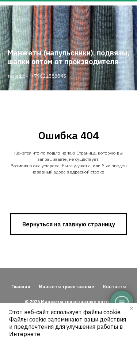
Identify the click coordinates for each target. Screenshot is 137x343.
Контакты (114, 286)
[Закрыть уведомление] (131, 308)
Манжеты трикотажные (66, 286)
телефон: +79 (23, 76)
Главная (20, 286)
